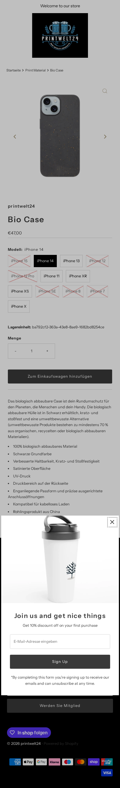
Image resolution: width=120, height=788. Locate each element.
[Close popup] (112, 522)
